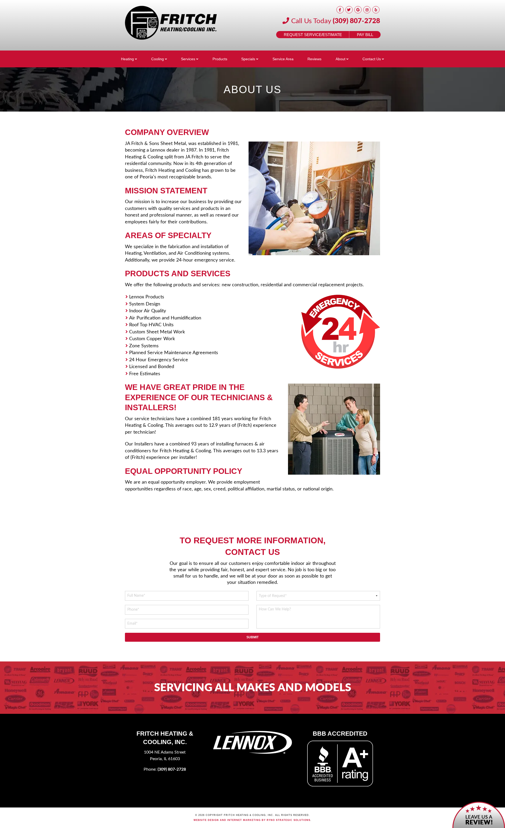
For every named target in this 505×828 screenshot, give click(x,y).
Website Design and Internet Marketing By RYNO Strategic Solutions (252, 820)
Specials (248, 59)
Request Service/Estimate (313, 34)
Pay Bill (365, 34)
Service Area (283, 59)
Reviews (314, 59)
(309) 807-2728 (356, 21)
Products (220, 59)
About (340, 59)
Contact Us (371, 59)
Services (188, 59)
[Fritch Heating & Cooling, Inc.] (171, 23)
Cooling (157, 59)
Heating (127, 59)
